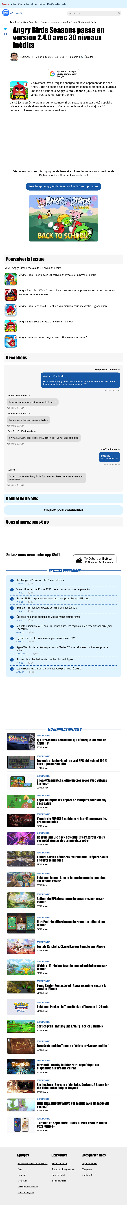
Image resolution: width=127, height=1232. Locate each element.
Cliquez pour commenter (63, 510)
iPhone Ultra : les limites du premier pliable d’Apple (44, 659)
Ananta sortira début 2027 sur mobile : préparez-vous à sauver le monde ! (72, 858)
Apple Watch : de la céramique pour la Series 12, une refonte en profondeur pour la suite (62, 649)
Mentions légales (26, 1192)
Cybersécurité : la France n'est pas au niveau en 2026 (46, 638)
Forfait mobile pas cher (63, 1169)
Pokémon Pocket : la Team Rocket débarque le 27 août (73, 1006)
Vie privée (22, 1180)
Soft (17, 13)
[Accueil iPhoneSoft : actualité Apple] (11, 22)
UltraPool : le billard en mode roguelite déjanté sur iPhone (71, 923)
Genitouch (25, 56)
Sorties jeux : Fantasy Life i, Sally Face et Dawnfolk (70, 1026)
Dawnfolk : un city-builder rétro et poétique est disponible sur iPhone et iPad (68, 1066)
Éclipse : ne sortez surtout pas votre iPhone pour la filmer (48, 616)
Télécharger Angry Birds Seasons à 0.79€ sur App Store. (63, 186)
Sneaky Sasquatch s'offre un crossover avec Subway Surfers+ (72, 782)
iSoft (20, 1169)
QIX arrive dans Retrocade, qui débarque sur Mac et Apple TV (71, 741)
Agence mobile (89, 1163)
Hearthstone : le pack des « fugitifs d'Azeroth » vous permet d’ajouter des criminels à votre (71, 839)
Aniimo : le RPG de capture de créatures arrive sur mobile (70, 900)
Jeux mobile (20, 22)
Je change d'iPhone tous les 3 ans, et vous (40, 580)
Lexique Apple (59, 1180)
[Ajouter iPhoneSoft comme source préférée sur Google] (63, 74)
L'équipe (22, 1175)
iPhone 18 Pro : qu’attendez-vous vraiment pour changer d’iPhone (52, 598)
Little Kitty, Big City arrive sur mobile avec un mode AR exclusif (73, 1105)
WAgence (87, 1169)
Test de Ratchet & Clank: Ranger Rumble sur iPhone (71, 946)
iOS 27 (42, 4)
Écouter (88, 57)
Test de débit (58, 1175)
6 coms (74, 57)
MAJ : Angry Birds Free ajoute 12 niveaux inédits (32, 268)
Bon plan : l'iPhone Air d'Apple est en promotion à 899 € (46, 607)
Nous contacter (59, 1163)
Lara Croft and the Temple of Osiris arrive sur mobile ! (73, 1045)
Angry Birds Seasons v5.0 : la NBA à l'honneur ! (46, 321)
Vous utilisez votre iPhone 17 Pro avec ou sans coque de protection (53, 589)
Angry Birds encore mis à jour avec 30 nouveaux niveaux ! (53, 337)
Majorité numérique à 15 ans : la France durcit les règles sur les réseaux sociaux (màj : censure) (64, 627)
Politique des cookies (28, 1186)
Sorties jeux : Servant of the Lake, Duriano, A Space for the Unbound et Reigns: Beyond (73, 1086)
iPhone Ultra (16, 4)
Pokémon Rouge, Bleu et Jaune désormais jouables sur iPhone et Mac (71, 879)
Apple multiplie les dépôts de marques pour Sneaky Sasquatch (71, 801)
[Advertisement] (63, 143)
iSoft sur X (87, 1175)
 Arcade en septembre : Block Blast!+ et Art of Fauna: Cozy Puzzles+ (72, 1124)
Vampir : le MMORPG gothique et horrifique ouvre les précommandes (72, 820)
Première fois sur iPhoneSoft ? (33, 1163)
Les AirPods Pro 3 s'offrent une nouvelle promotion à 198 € (48, 668)
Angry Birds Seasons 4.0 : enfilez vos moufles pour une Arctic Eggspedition (63, 306)
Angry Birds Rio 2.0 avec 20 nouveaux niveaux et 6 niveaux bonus (57, 275)
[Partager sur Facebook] (5, 34)
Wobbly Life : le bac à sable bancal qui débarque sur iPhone (72, 967)
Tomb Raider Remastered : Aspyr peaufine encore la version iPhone (72, 987)
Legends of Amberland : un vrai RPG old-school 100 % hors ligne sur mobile (72, 762)
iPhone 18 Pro (30, 4)
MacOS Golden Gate (56, 4)
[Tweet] (5, 29)
